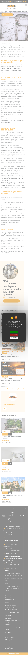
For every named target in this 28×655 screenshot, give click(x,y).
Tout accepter (14, 332)
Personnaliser (14, 337)
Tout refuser (14, 334)
